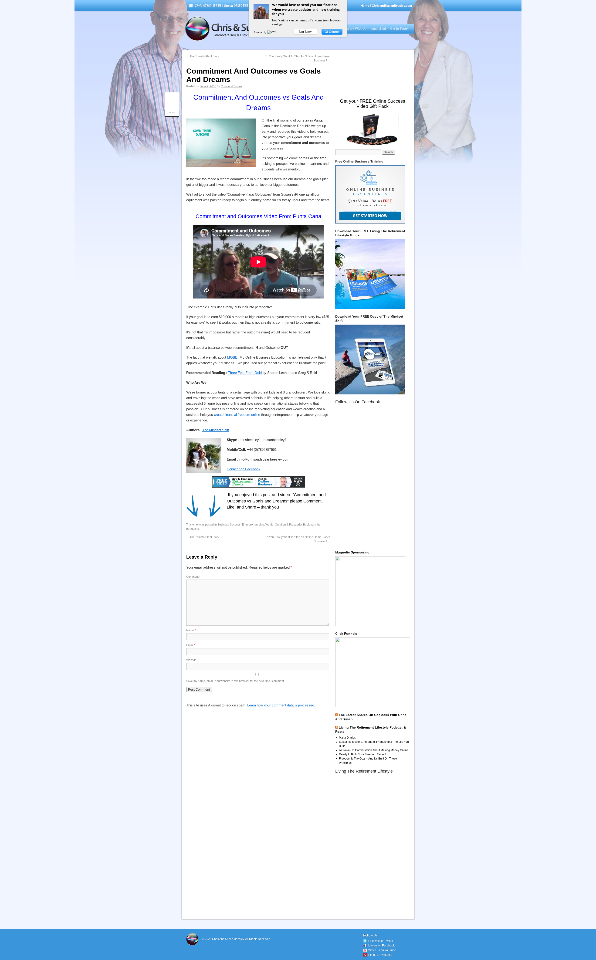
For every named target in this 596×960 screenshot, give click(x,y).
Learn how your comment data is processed (280, 705)
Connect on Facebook (243, 469)
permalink (192, 528)
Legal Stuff (378, 29)
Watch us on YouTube (382, 950)
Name (191, 630)
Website (191, 660)
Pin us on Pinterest (380, 955)
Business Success (228, 524)
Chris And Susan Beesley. (228, 939)
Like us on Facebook (381, 945)
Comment (193, 576)
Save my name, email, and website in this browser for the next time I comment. (235, 681)
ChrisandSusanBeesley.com (245, 29)
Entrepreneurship (253, 524)
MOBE (232, 357)
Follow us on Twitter (380, 941)
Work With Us (356, 29)
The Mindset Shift (215, 430)
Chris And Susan (231, 86)
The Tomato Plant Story (202, 56)
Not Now (305, 32)
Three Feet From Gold (245, 373)
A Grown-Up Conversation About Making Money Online (373, 750)
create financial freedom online (237, 415)
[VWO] (272, 32)
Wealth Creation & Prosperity (283, 524)
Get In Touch (399, 29)
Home (365, 5)
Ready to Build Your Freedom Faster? (362, 754)
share (172, 112)
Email (190, 645)
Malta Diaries (347, 737)
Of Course (332, 32)
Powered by (260, 32)
